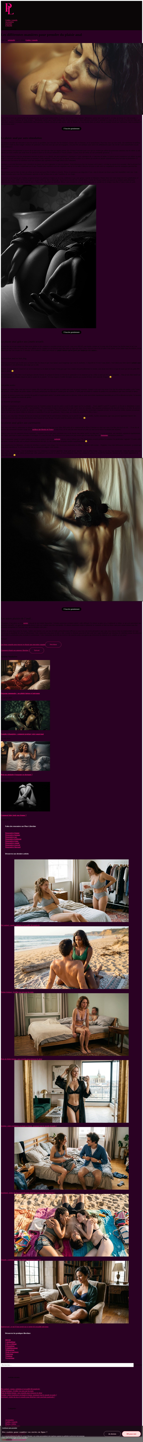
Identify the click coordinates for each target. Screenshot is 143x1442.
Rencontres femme (12, 833)
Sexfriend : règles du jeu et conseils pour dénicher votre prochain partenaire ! (28, 1193)
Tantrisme (9, 1354)
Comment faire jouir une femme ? (13, 815)
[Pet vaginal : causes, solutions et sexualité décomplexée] (71, 890)
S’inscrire (8, 25)
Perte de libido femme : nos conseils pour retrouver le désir (21, 1059)
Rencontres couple (12, 843)
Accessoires (9, 22)
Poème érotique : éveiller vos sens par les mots (17, 992)
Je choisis (112, 1434)
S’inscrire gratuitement (71, 129)
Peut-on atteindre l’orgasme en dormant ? (17, 775)
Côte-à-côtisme (11, 1344)
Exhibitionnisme (11, 1348)
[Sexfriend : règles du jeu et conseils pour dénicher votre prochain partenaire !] (71, 1158)
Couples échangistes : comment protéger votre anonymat (22, 734)
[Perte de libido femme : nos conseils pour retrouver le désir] (71, 1024)
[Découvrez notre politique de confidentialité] (14, 1439)
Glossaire (8, 24)
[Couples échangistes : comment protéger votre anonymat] (25, 730)
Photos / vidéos (10, 1424)
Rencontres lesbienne (13, 839)
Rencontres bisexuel (12, 847)
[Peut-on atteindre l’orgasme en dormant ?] (25, 770)
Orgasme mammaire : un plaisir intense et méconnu (20, 693)
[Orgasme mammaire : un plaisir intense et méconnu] (25, 689)
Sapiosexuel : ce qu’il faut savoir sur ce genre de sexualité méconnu (24, 1327)
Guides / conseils (11, 20)
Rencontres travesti (12, 845)
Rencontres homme (12, 835)
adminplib (11, 40)
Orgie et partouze (12, 1352)
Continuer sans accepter (9, 1428)
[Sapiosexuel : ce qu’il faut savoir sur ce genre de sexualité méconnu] (71, 1292)
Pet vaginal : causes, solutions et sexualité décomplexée (20, 925)
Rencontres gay (11, 837)
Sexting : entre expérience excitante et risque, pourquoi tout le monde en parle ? (29, 1126)
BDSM (8, 1340)
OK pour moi (131, 1434)
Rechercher (5, 1362)
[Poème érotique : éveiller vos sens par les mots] (71, 957)
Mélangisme (9, 1350)
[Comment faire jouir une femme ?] (25, 811)
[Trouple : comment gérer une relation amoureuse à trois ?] (71, 1225)
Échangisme (10, 1346)
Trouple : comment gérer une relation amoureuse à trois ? (21, 1260)
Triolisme (8, 1356)
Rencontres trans (11, 841)
